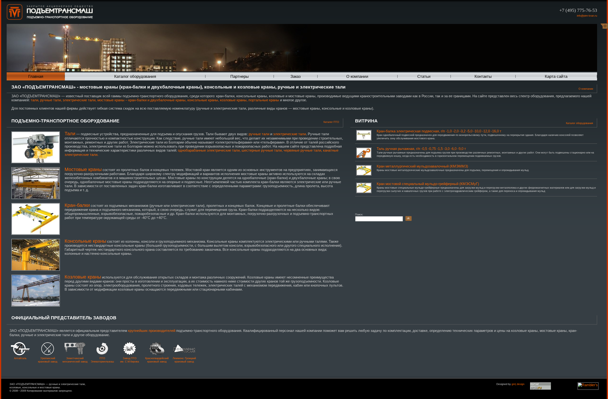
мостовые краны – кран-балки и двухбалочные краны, (141, 100)
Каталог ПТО (331, 122)
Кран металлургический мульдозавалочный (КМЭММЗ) (422, 166)
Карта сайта (556, 76)
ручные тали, (51, 100)
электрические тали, (79, 100)
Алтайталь (20, 358)
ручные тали (259, 134)
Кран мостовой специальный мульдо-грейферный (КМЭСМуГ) (428, 184)
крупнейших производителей (151, 331)
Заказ (295, 76)
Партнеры (239, 76)
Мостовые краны (83, 169)
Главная (35, 76)
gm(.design (518, 384)
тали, (35, 100)
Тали (70, 133)
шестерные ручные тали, (262, 150)
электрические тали (289, 134)
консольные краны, (203, 100)
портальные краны (263, 100)
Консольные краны (85, 241)
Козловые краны (83, 276)
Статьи (424, 76)
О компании (357, 76)
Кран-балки (77, 205)
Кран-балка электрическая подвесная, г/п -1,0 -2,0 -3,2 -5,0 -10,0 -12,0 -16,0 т (439, 131)
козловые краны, (233, 100)
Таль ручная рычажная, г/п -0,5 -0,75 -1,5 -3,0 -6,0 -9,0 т (421, 149)
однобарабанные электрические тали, (209, 150)
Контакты (483, 76)
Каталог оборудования (135, 76)
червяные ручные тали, (303, 150)
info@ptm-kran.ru (587, 15)
